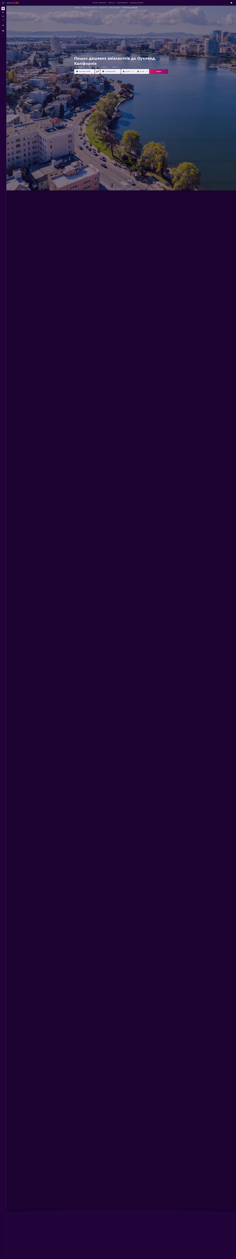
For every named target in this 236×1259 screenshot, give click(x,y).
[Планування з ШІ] (3, 20)
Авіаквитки (77, 7)
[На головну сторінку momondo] (13, 3)
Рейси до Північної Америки (89, 7)
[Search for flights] (3, 8)
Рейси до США (103, 7)
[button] (3, 3)
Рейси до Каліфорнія (114, 7)
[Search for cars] (3, 16)
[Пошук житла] (3, 12)
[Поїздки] (3, 25)
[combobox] (79, 67)
